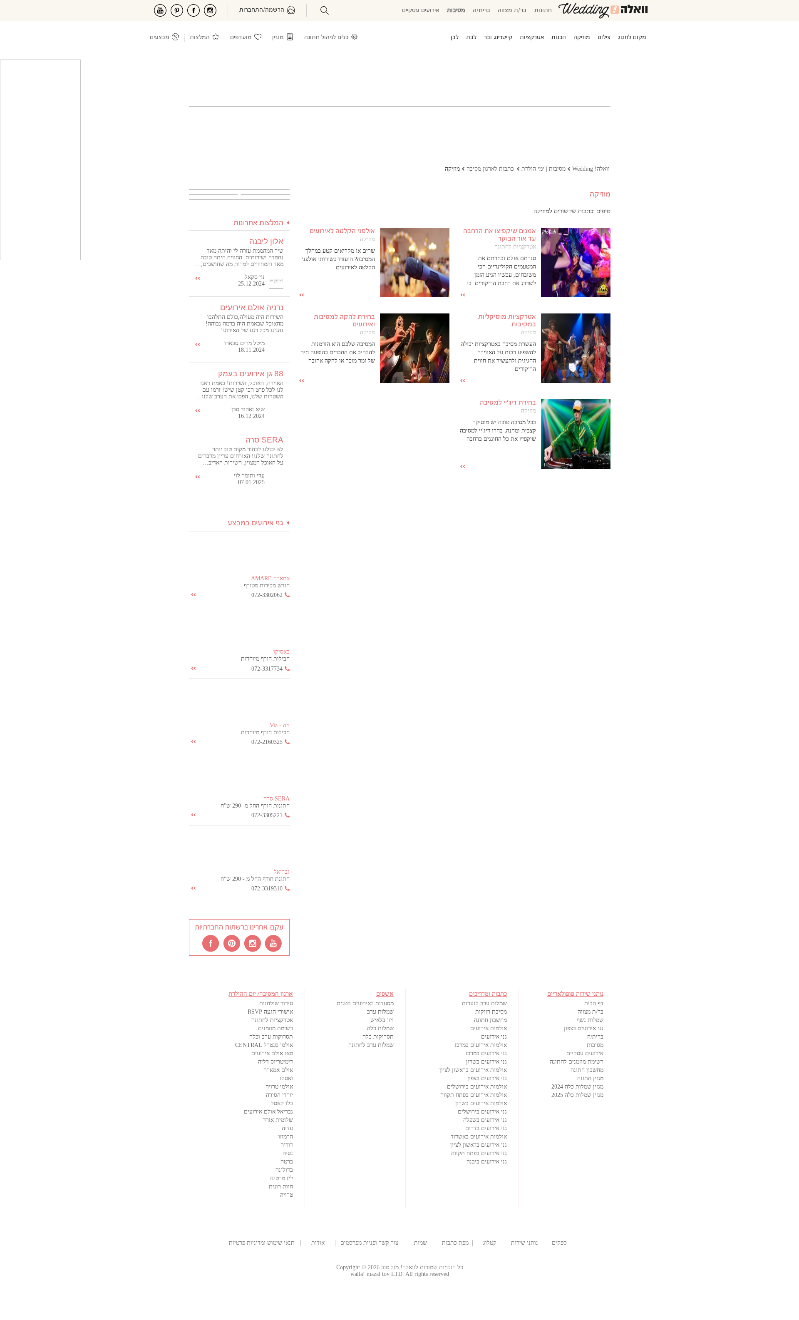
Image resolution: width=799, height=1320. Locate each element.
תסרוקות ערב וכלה (271, 1037)
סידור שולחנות (276, 1003)
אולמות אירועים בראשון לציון (473, 1070)
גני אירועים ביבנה (486, 1161)
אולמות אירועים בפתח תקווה (473, 1095)
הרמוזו (285, 1137)
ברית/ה (481, 11)
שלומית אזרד (278, 1120)
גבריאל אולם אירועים (268, 1112)
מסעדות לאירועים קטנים (365, 1003)
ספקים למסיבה (559, 1243)
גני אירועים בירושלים (482, 1112)
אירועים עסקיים (420, 11)
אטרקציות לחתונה (515, 247)
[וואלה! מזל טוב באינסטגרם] (253, 943)
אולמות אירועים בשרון (481, 1103)
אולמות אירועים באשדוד (479, 1137)
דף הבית (593, 1003)
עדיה (287, 1128)
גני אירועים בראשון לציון (478, 1145)
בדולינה (284, 1170)
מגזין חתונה (590, 1078)
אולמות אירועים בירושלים (477, 1087)
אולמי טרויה (279, 1087)
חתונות (543, 11)
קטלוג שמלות (490, 1243)
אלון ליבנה (266, 241)
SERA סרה (264, 439)
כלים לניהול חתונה (326, 38)
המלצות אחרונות (258, 223)
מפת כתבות (455, 1243)
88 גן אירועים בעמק (250, 373)
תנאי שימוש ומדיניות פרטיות (262, 1243)
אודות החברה (318, 1243)
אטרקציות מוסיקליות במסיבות (507, 321)
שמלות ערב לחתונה (371, 1045)
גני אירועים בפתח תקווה (479, 1153)
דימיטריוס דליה (275, 1062)
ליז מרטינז (281, 1178)
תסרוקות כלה (378, 1037)
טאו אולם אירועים (272, 1053)
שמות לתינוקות (420, 1243)
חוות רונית (281, 1186)
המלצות (200, 38)
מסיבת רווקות (491, 1012)
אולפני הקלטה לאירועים (342, 231)
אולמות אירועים (488, 1028)
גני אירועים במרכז (486, 1053)
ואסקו (286, 1078)
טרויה (286, 1195)
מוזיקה (367, 239)
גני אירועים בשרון (486, 1062)
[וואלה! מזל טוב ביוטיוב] (274, 943)
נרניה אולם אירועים (251, 307)
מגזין (278, 38)
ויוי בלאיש (382, 1020)
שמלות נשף (590, 1020)
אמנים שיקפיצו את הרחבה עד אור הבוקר (499, 235)
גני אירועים (494, 1037)
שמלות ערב (380, 1012)
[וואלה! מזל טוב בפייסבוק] (211, 943)
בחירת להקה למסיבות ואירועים (344, 321)
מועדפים (241, 38)
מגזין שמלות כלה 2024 (577, 1087)
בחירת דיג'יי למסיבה (508, 402)
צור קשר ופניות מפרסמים (369, 1243)
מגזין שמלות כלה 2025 (577, 1095)
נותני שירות (524, 1243)
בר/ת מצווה (512, 11)
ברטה (286, 1161)
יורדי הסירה (279, 1095)
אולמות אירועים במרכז (481, 1045)
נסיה (288, 1153)
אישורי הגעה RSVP (270, 1012)
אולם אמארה (278, 1070)
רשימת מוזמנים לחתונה (576, 1062)
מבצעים (159, 38)
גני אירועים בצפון (583, 1028)
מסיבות (456, 11)
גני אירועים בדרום (486, 1128)
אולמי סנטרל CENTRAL (264, 1045)
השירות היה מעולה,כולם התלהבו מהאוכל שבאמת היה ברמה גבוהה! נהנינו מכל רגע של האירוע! (244, 323)
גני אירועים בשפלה (485, 1120)
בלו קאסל (282, 1103)
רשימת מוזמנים (275, 1028)
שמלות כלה (380, 1028)
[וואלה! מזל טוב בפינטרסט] (232, 943)
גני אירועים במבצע (255, 523)
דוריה (286, 1145)
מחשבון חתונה (587, 1070)
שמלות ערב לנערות (484, 1003)
